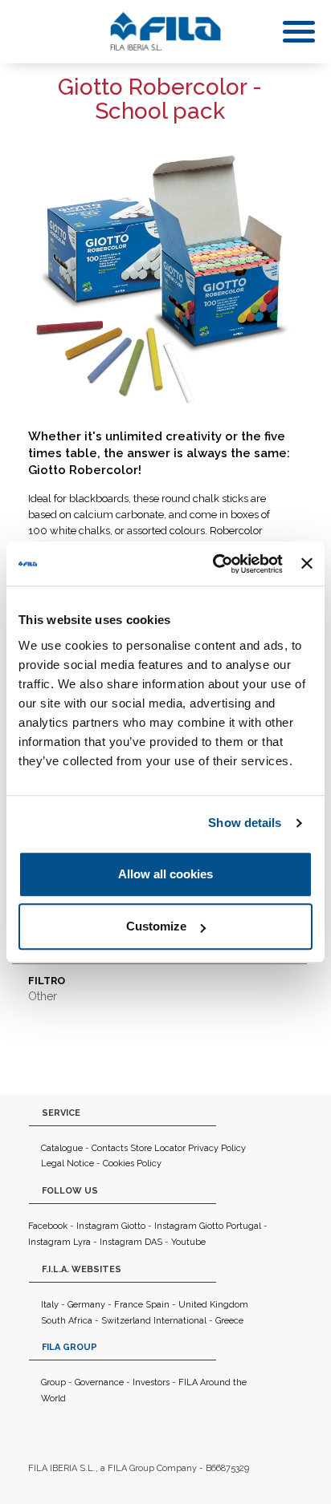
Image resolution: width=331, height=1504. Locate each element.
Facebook (47, 1226)
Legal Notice (67, 1163)
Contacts (110, 1148)
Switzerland (126, 1320)
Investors (151, 1382)
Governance (99, 1382)
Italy (50, 1304)
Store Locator (158, 1148)
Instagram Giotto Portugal (207, 1226)
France (128, 1304)
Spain (157, 1304)
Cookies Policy (132, 1163)
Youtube (188, 1242)
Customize (156, 926)
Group (53, 1382)
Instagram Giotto (110, 1226)
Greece (229, 1320)
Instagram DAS (131, 1242)
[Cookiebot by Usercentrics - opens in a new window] (214, 563)
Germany (86, 1304)
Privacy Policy (217, 1148)
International (179, 1320)
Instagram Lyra (59, 1242)
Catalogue (62, 1148)
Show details (244, 822)
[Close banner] (307, 564)
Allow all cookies (165, 874)
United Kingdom (213, 1304)
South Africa (66, 1320)
